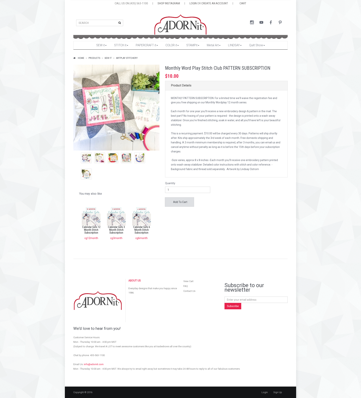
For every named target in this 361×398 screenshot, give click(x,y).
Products (94, 58)
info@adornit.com (94, 364)
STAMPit (191, 45)
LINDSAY (234, 45)
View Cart (188, 281)
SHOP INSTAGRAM (169, 3)
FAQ (185, 286)
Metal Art (213, 45)
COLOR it (171, 45)
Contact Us (189, 291)
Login (265, 392)
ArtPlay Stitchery (127, 58)
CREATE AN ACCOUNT (214, 3)
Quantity (170, 183)
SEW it (100, 45)
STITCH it (120, 45)
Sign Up (277, 392)
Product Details (181, 85)
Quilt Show (256, 45)
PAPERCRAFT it (146, 45)
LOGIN (193, 3)
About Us (134, 280)
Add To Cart (180, 202)
